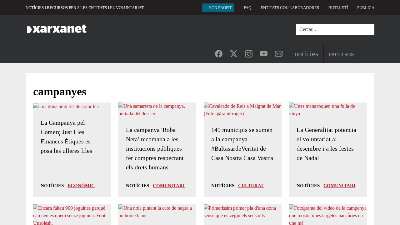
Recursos (341, 54)
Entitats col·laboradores (290, 7)
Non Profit (220, 7)
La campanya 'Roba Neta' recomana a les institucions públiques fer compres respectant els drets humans (155, 148)
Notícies (306, 54)
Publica (365, 7)
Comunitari (169, 185)
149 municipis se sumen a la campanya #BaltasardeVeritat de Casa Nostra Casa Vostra (242, 143)
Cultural (251, 185)
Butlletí (338, 7)
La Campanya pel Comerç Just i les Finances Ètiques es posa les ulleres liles (66, 136)
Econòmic (81, 185)
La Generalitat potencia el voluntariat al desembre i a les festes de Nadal (326, 143)
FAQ (247, 7)
